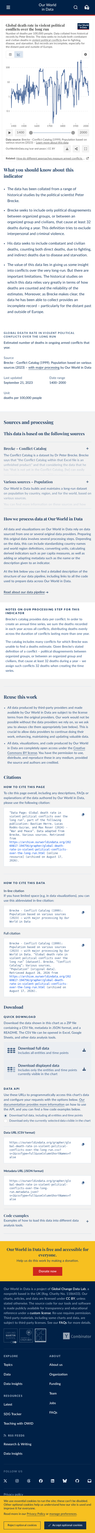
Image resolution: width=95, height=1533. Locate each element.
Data (7, 1374)
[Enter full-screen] (85, 148)
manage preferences (63, 1514)
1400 (20, 132)
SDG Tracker (12, 1414)
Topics (8, 1364)
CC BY (51, 148)
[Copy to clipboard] (78, 815)
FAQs (63, 1322)
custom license (40, 1313)
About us (55, 1364)
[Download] (67, 148)
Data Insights (13, 1384)
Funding (55, 1384)
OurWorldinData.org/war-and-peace (26, 148)
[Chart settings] (85, 54)
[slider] (31, 132)
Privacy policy (13, 1494)
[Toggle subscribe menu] (86, 7)
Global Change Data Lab (68, 1289)
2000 (83, 132)
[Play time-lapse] (9, 132)
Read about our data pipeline (24, 592)
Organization (58, 1374)
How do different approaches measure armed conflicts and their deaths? (50, 158)
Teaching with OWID (18, 1423)
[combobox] (75, 7)
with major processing (43, 367)
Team (53, 1393)
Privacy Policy (36, 1514)
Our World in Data (47, 7)
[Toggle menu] (8, 7)
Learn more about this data (52, 142)
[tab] (10, 54)
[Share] (76, 148)
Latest (8, 1404)
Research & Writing (17, 1444)
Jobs (52, 1403)
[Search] (75, 7)
